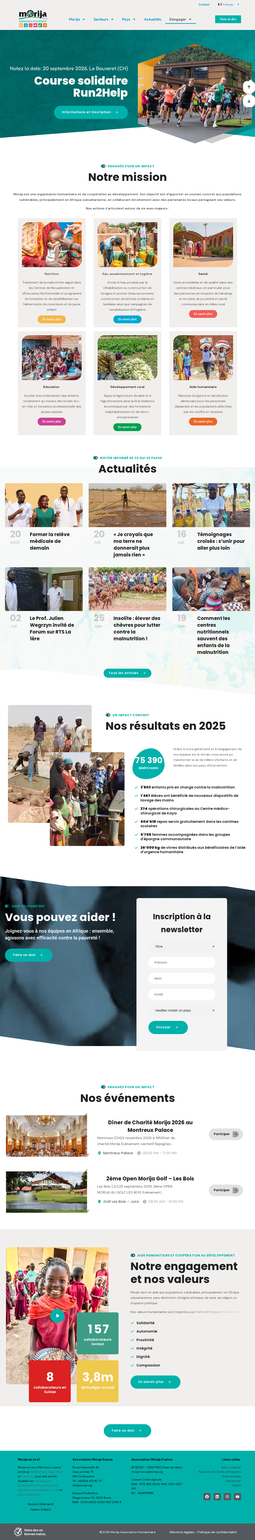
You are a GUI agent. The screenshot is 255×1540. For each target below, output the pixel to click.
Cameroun (27, 1476)
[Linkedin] (217, 1496)
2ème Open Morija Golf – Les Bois (150, 1178)
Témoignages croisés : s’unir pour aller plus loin (221, 541)
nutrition (39, 1481)
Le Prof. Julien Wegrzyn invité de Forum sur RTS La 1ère (52, 628)
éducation (24, 1490)
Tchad (59, 1472)
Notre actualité (231, 1476)
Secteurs (101, 19)
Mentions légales (182, 1532)
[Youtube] (237, 1496)
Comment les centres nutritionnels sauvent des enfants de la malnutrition (213, 635)
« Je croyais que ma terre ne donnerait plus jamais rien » (133, 544)
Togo (51, 1472)
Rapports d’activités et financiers (220, 1472)
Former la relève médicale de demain (50, 541)
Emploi (237, 1485)
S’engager (177, 19)
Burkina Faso (38, 1472)
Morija (74, 19)
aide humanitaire (28, 1494)
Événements (233, 1481)
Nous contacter (231, 1467)
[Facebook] (207, 1496)
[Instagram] (227, 1496)
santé (53, 1485)
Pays (126, 19)
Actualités (152, 19)
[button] (249, 87)
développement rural (45, 1490)
